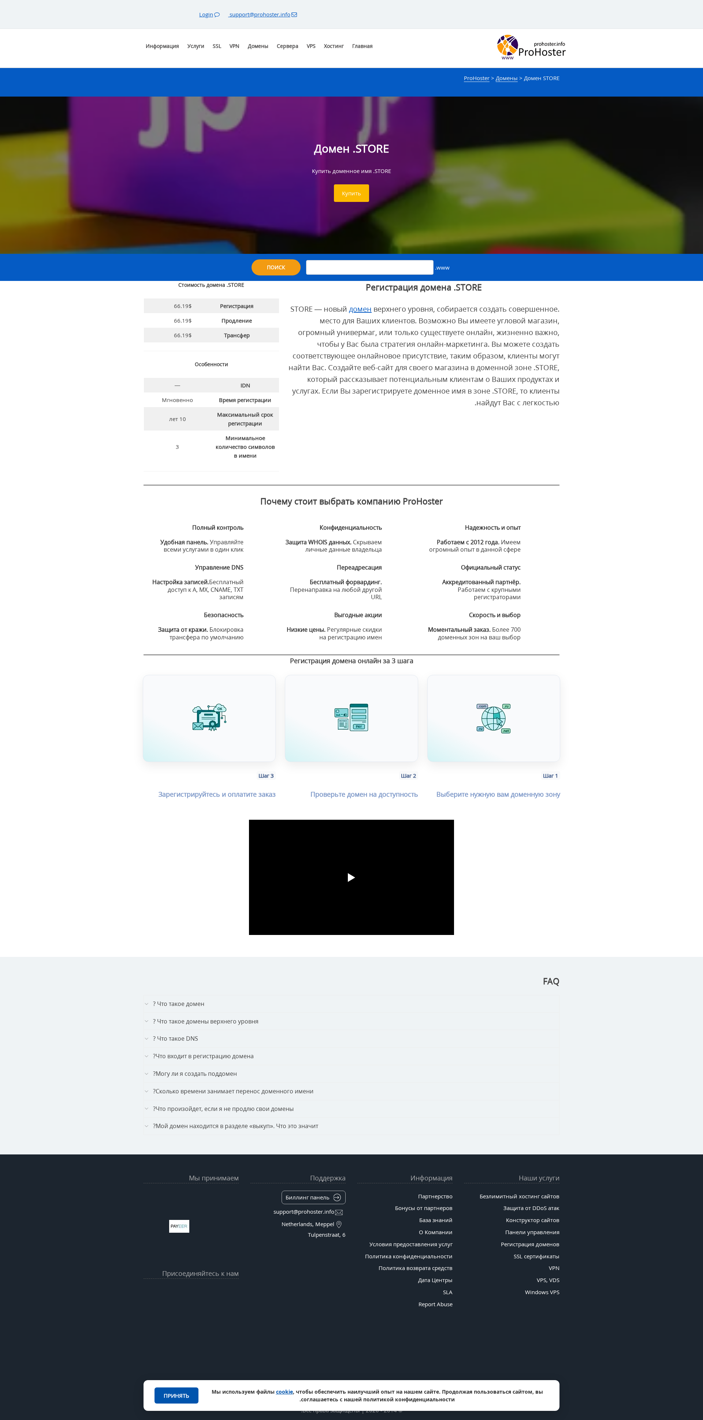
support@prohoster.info (259, 14)
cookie (284, 1391)
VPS (311, 45)
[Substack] (177, 1309)
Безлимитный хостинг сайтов (519, 1196)
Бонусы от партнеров (424, 1207)
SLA (448, 1292)
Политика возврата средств (416, 1267)
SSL (217, 45)
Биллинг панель (308, 1197)
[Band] (163, 1291)
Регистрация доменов (530, 1244)
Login (206, 14)
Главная (362, 45)
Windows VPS (542, 1292)
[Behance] (191, 1309)
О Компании (436, 1232)
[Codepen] (149, 1309)
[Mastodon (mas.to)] (233, 1309)
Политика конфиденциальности (409, 1256)
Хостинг (334, 45)
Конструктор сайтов (532, 1220)
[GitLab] (219, 1309)
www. (442, 267)
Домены (258, 45)
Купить (351, 193)
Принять (176, 1395)
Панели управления (532, 1232)
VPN (234, 45)
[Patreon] (149, 1291)
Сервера (287, 45)
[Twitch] (205, 1309)
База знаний (436, 1220)
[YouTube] (233, 1291)
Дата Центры (435, 1280)
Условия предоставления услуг (411, 1244)
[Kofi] (163, 1309)
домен (360, 309)
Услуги (195, 45)
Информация (162, 45)
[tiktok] (191, 1291)
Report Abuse (436, 1304)
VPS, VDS (548, 1280)
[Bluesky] (177, 1291)
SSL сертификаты (536, 1256)
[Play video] (351, 877)
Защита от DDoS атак (531, 1207)
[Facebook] (219, 1291)
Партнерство (435, 1196)
